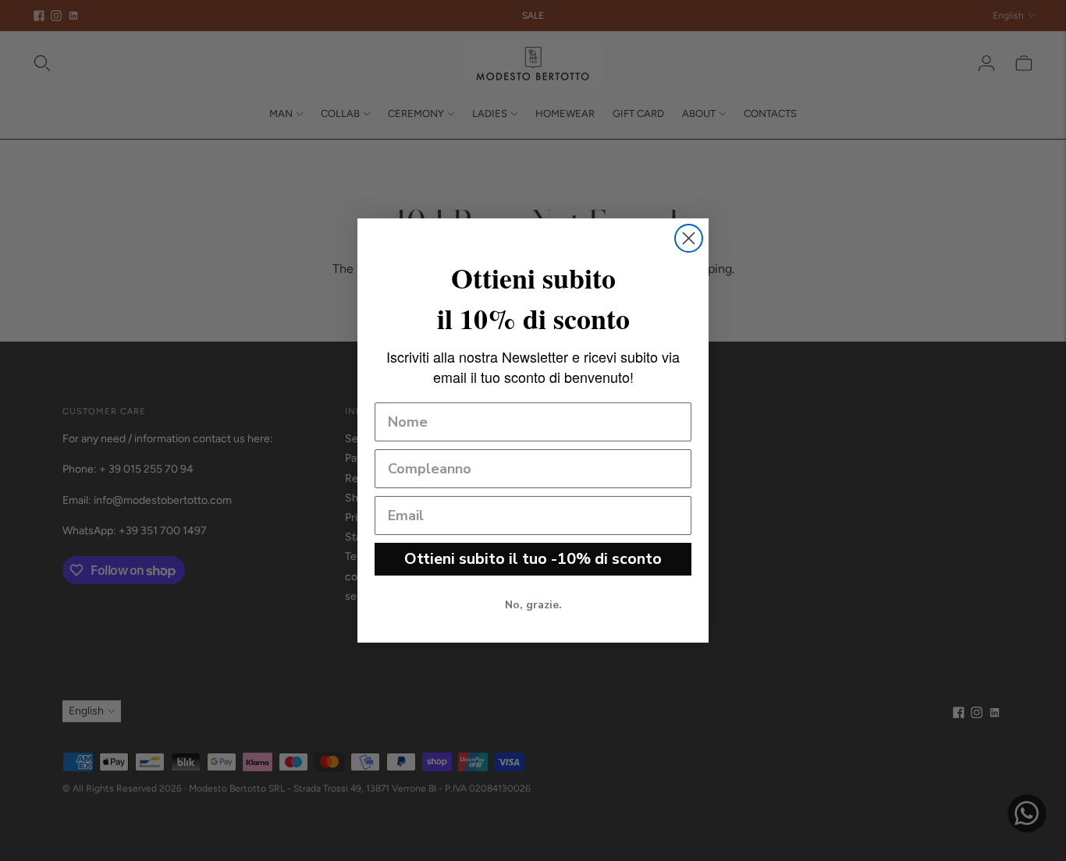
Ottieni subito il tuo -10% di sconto (533, 558)
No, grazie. (533, 604)
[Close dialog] (688, 238)
